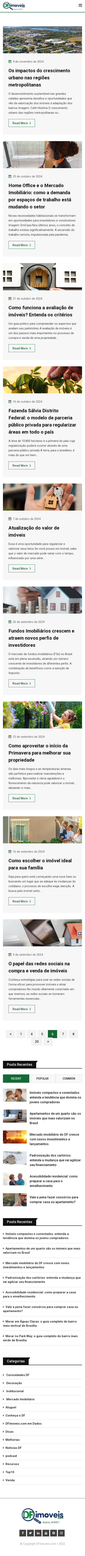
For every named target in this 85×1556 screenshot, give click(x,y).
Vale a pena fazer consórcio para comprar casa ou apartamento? (40, 1309)
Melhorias (13, 1440)
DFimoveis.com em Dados (24, 1423)
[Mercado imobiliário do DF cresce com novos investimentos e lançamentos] (15, 1137)
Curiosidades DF (17, 1375)
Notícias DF (14, 1448)
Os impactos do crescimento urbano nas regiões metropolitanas (39, 78)
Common (69, 1078)
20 (37, 1041)
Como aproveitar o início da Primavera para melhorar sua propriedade (39, 753)
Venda (10, 1480)
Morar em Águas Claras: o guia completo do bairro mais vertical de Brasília (40, 1323)
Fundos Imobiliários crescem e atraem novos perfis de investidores (41, 638)
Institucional (15, 1391)
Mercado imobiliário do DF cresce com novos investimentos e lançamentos (54, 1139)
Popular (42, 1078)
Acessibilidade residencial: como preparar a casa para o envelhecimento (54, 1181)
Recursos (12, 1464)
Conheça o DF (15, 1415)
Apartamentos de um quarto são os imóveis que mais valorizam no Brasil (55, 1118)
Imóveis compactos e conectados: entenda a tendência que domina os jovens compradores (55, 1097)
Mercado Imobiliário (20, 1399)
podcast (11, 1456)
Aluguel (11, 1407)
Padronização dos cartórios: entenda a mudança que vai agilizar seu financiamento (55, 1160)
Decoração (14, 1383)
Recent (16, 1078)
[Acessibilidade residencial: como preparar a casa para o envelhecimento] (15, 1178)
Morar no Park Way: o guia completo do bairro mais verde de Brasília (40, 1338)
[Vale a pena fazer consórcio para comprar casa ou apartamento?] (15, 1199)
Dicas (9, 1431)
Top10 (10, 1472)
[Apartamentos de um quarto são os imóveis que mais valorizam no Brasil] (15, 1116)
